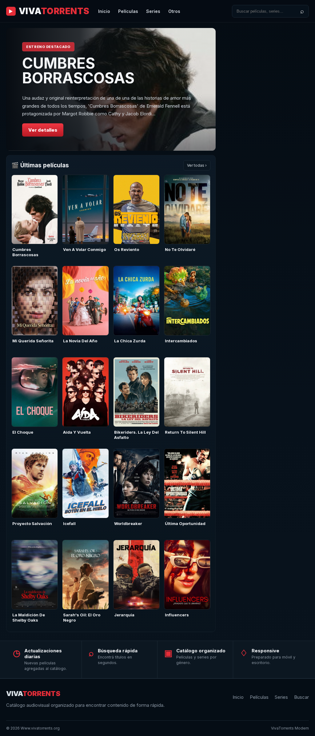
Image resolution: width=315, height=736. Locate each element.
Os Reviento (126, 249)
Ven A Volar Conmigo (84, 249)
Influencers (177, 614)
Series (153, 11)
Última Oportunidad (185, 523)
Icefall (69, 523)
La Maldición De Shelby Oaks (28, 617)
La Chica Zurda (130, 340)
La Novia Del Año (80, 340)
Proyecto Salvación (32, 523)
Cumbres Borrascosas (25, 252)
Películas (128, 11)
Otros (174, 11)
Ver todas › (197, 165)
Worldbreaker (128, 523)
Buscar (301, 697)
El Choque (22, 432)
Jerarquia (124, 614)
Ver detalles (42, 130)
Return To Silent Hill (185, 432)
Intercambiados (181, 340)
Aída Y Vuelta (77, 432)
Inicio (104, 11)
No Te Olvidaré (180, 249)
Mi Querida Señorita (33, 340)
